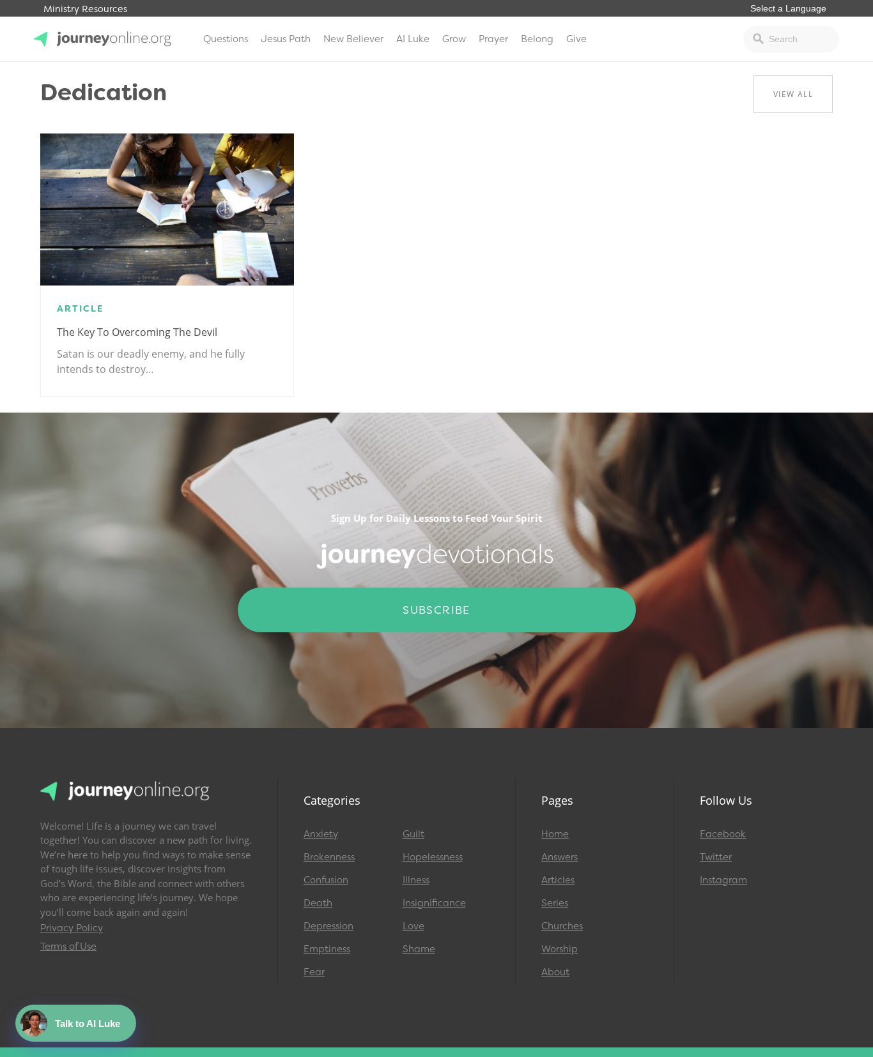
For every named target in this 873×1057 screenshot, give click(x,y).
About (555, 972)
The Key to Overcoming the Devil (137, 332)
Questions (225, 39)
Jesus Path (286, 39)
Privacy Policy (71, 928)
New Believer (353, 39)
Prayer (493, 39)
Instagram (723, 880)
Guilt (413, 834)
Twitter (716, 857)
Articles (558, 880)
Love (413, 926)
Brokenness (329, 857)
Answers (559, 857)
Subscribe (436, 610)
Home (555, 834)
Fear (314, 972)
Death (318, 903)
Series (554, 903)
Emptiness (327, 949)
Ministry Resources (85, 9)
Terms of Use (68, 946)
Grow (454, 39)
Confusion (326, 880)
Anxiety (321, 834)
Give (576, 39)
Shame (419, 949)
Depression (328, 926)
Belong (537, 39)
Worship (559, 949)
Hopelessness (433, 857)
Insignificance (434, 903)
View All (793, 94)
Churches (562, 926)
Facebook (723, 834)
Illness (416, 880)
